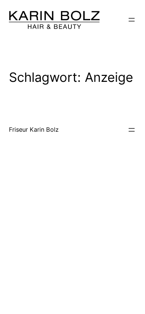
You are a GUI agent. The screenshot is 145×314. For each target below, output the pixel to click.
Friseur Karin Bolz (34, 129)
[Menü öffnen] (131, 19)
